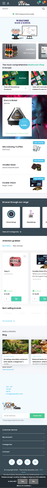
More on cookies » (24, 486)
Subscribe (37, 416)
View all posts (8, 369)
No (33, 481)
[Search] (43, 9)
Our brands (7, 321)
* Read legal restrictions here (13, 420)
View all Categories (10, 232)
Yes (22, 481)
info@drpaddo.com (9, 394)
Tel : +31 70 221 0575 (9, 389)
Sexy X (7, 271)
